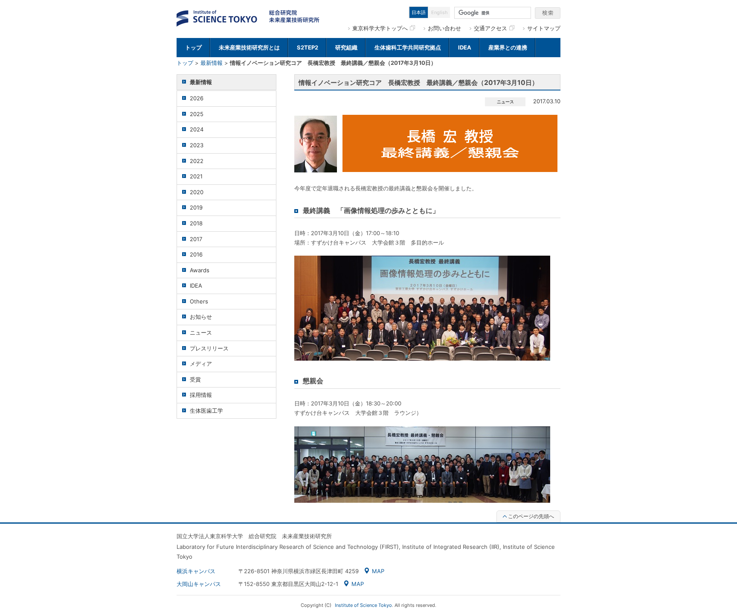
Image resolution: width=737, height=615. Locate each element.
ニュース (201, 332)
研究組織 (346, 47)
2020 (196, 192)
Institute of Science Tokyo (363, 605)
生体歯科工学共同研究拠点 (407, 47)
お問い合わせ (444, 28)
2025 (196, 114)
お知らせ (201, 316)
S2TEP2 (307, 47)
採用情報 (201, 394)
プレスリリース (209, 348)
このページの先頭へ (531, 516)
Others (199, 301)
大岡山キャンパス (199, 583)
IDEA (464, 47)
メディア (201, 363)
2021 (196, 176)
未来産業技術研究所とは (249, 47)
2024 (196, 129)
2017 (196, 239)
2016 (196, 254)
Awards (199, 270)
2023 (196, 145)
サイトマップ (543, 28)
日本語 (419, 12)
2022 (196, 160)
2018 (196, 223)
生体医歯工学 (206, 410)
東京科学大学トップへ (380, 28)
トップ (193, 47)
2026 (196, 98)
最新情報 (211, 62)
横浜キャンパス (196, 571)
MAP (378, 571)
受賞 (195, 379)
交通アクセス (490, 28)
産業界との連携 (507, 47)
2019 (196, 207)
